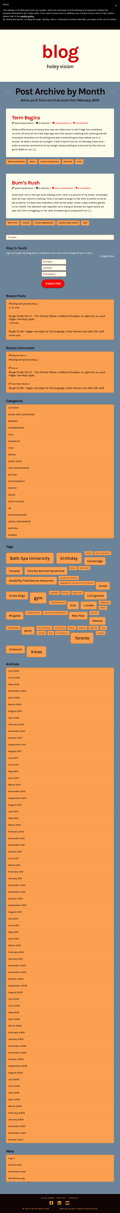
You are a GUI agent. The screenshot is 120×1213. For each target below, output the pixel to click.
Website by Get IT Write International (78, 1209)
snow (79, 161)
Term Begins (26, 118)
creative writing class (49, 161)
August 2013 (15, 804)
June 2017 (13, 764)
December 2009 (17, 965)
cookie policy (27, 16)
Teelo (50, 633)
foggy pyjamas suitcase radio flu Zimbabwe (76, 583)
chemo (32, 161)
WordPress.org (16, 1178)
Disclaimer (47, 1198)
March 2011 (14, 865)
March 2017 (14, 784)
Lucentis (26, 223)
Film (10, 448)
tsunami (101, 633)
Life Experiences (18, 468)
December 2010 (16, 885)
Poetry (12, 488)
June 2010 (13, 925)
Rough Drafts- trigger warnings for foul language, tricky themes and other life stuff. (57, 331)
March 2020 (15, 704)
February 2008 (16, 1112)
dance (73, 568)
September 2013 (17, 798)
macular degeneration (44, 223)
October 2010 (15, 898)
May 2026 (13, 684)
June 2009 (14, 1005)
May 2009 (13, 1012)
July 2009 (13, 999)
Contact (73, 1198)
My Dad (12, 474)
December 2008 (17, 1045)
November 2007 (17, 1133)
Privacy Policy (107, 256)
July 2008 (13, 1079)
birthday (69, 558)
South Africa (16, 501)
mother (103, 608)
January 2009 (15, 1039)
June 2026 (14, 677)
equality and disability (68, 578)
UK (9, 508)
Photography (16, 481)
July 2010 (13, 918)
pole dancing (60, 628)
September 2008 (17, 1066)
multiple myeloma (33, 613)
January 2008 (15, 1119)
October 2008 (15, 1059)
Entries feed (15, 1164)
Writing (13, 528)
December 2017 (16, 731)
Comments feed (17, 1171)
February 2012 (16, 831)
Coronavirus (16, 427)
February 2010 (16, 952)
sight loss (93, 628)
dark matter (84, 568)
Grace (12, 454)
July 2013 (13, 811)
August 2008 (15, 1072)
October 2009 (15, 979)
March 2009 (15, 1025)
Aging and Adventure (21, 414)
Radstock (68, 161)
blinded (89, 553)
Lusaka (89, 605)
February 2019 (16, 724)
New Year (78, 615)
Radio (11, 494)
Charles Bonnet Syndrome (45, 571)
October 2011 (15, 851)
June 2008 (14, 1086)
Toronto (82, 638)
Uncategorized (62, 123)
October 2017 (15, 737)
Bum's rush (13, 223)
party (28, 630)
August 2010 (15, 912)
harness (65, 593)
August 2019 (15, 711)
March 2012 (14, 824)
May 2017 (13, 771)
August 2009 (15, 992)
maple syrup (104, 603)
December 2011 (16, 838)
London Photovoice (58, 603)
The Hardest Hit (62, 633)
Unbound (15, 649)
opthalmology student (68, 223)
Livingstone (95, 595)
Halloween (54, 593)
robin (85, 223)
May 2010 (13, 932)
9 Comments (81, 123)
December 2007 (17, 1126)
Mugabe (14, 615)
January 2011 (15, 878)
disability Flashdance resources (31, 580)
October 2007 (15, 1139)
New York (94, 613)
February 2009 (16, 1032)
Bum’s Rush (26, 183)
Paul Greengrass (44, 628)
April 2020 (14, 697)
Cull (10, 434)
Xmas (36, 651)
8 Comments (84, 188)
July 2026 (13, 670)
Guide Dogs (15, 461)
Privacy (61, 1198)
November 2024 (17, 691)
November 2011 (16, 845)
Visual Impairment (63, 188)
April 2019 (13, 717)
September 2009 (17, 985)
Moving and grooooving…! (24, 303)
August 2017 (15, 751)
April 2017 (13, 778)
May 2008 (13, 1092)
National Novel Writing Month (55, 613)
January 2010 (15, 958)
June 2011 (13, 858)
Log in (11, 1158)
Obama (97, 621)
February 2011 (15, 871)
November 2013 (16, 791)
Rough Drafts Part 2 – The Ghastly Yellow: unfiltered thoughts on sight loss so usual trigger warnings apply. (57, 317)
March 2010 (14, 945)
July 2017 (13, 757)
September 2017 (17, 744)
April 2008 (14, 1099)
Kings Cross (77, 593)
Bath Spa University (16, 161)
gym (38, 597)
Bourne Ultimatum (103, 553)
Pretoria (72, 628)
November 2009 (17, 972)
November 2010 (16, 891)
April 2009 (14, 1019)
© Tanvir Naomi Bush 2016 (36, 1209)
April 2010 (13, 938)
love (73, 605)
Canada (14, 571)
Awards (13, 421)
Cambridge (95, 561)
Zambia (12, 535)
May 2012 (13, 818)
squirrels (41, 633)
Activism (13, 407)
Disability (14, 441)
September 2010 (17, 905)
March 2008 (15, 1106)
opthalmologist (13, 628)
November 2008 (17, 1052)
